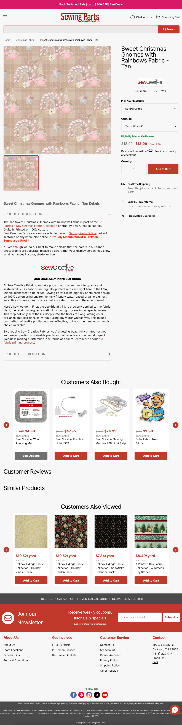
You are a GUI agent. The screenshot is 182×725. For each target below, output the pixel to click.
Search (170, 29)
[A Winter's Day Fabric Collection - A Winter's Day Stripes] (151, 549)
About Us (9, 645)
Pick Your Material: (132, 100)
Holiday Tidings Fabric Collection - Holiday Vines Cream (30, 568)
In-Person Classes (63, 650)
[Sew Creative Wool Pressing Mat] (31, 425)
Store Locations (13, 650)
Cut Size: (126, 118)
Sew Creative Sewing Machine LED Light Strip (111, 441)
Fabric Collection (45, 225)
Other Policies (109, 670)
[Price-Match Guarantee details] (158, 216)
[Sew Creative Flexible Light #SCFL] (71, 425)
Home (7, 39)
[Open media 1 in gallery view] (103, 53)
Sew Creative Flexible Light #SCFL (69, 441)
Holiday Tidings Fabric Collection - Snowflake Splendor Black (110, 568)
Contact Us (107, 645)
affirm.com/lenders (110, 710)
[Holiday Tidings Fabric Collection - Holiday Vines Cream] (31, 549)
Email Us (158, 658)
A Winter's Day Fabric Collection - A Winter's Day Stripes (150, 568)
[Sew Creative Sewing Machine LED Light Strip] (111, 425)
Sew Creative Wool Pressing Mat (27, 441)
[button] (5, 17)
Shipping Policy (110, 665)
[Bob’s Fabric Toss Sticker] (151, 425)
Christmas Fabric (25, 39)
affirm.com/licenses (128, 713)
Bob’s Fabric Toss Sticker (147, 441)
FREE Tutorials (61, 645)
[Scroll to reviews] (149, 74)
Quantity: (126, 161)
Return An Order (110, 655)
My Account (107, 650)
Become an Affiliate (64, 655)
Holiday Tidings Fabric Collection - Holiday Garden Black (70, 568)
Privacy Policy (109, 660)
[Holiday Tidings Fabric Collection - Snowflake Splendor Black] (111, 549)
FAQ (155, 662)
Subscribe (171, 617)
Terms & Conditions (16, 660)
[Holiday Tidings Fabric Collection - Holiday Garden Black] (71, 549)
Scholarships (12, 655)
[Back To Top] (176, 719)
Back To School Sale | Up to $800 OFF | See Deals (91, 4)
